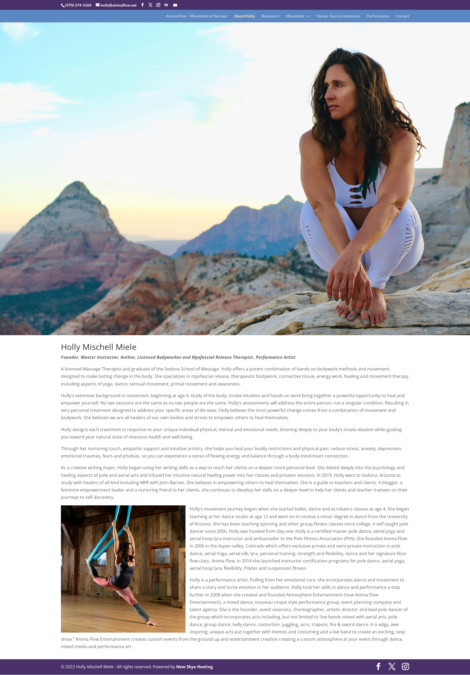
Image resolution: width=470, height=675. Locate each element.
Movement (295, 16)
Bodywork (270, 16)
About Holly (244, 16)
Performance (378, 16)
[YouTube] (175, 5)
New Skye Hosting (194, 666)
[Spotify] (166, 5)
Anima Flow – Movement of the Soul (196, 16)
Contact (402, 16)
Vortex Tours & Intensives (338, 16)
